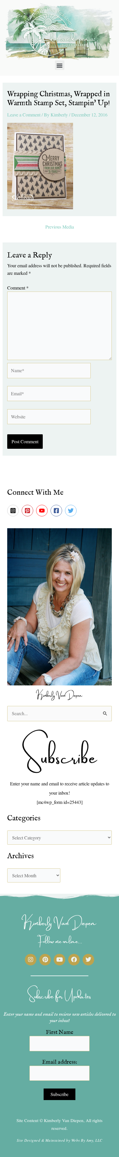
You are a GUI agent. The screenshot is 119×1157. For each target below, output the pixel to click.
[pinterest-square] (28, 510)
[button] (59, 65)
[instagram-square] (14, 510)
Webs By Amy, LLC (87, 1140)
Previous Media (59, 227)
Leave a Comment (23, 115)
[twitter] (71, 510)
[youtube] (42, 510)
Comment (18, 288)
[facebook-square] (57, 510)
